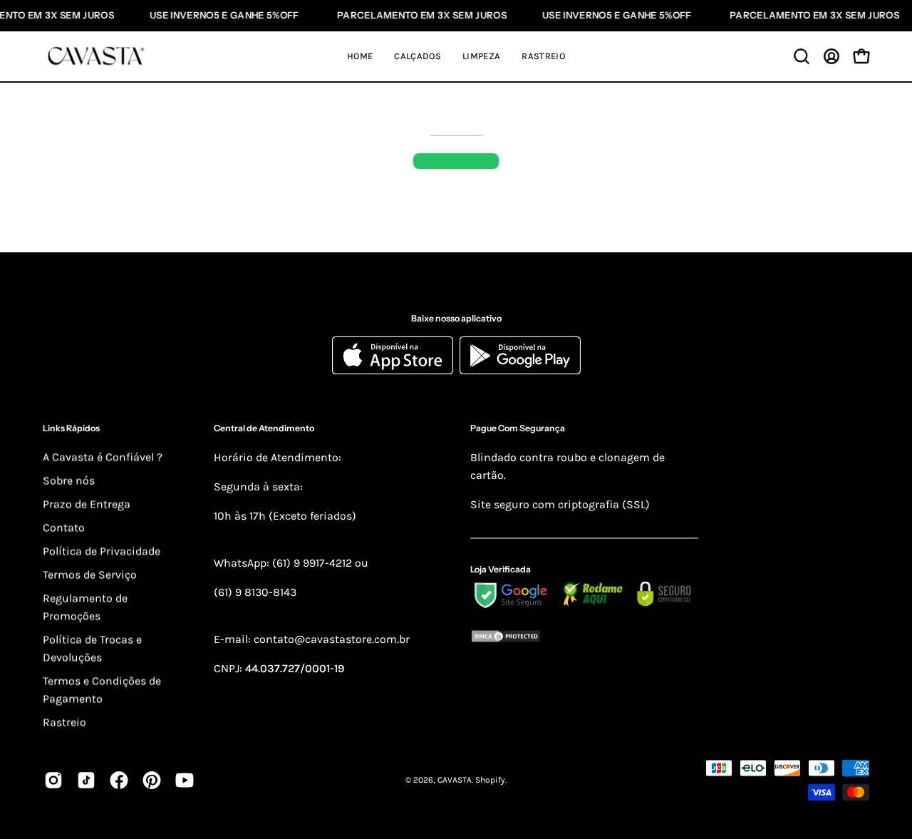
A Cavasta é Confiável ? (102, 456)
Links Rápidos (71, 428)
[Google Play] (520, 371)
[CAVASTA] (100, 56)
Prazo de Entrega (86, 503)
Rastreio (64, 722)
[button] (802, 56)
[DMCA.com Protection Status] (584, 639)
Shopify (490, 780)
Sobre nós (69, 480)
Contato (64, 527)
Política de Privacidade (101, 550)
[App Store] (396, 371)
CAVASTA (454, 780)
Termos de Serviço (90, 574)
